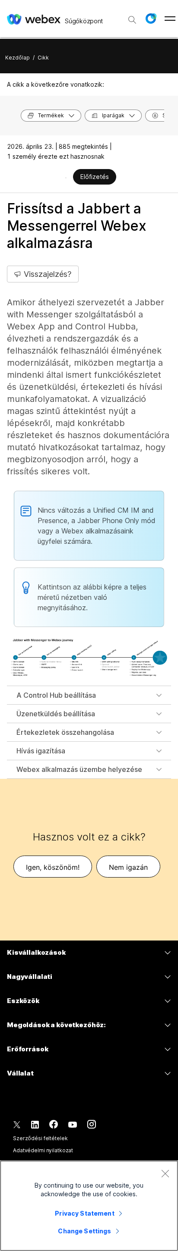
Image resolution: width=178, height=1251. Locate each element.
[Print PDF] (66, 177)
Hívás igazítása (40, 750)
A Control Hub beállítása (56, 695)
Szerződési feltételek (40, 1138)
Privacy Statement (84, 1213)
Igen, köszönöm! (52, 867)
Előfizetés (94, 176)
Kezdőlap (17, 57)
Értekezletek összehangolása (65, 732)
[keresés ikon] (132, 20)
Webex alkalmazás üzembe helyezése (79, 769)
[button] (151, 18)
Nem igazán (128, 867)
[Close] (165, 1173)
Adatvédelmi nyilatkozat (43, 1150)
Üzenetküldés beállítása (55, 713)
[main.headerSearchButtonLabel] (132, 17)
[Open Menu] (170, 18)
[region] (89, 1205)
